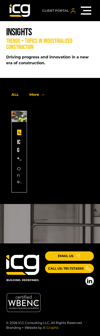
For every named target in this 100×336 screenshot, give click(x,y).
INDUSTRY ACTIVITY (19, 132)
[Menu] (86, 11)
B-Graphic (51, 328)
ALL (15, 94)
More (34, 94)
